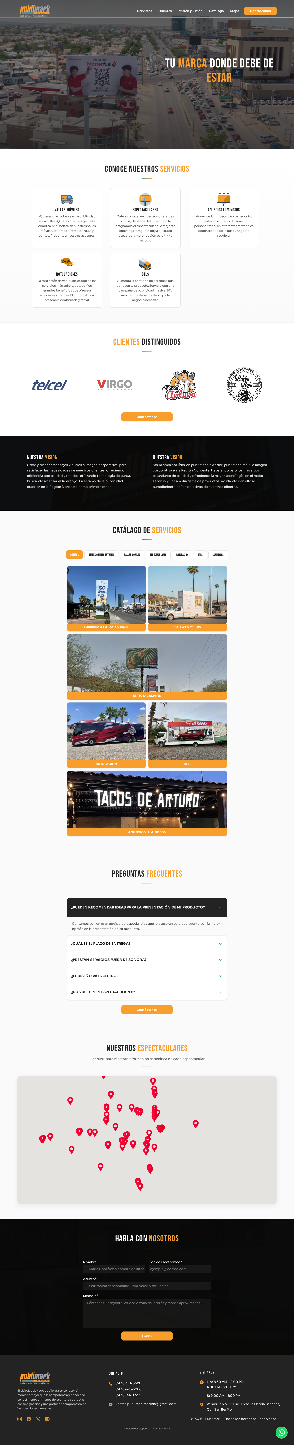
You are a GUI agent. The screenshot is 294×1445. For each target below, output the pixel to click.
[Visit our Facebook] (29, 1419)
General (74, 555)
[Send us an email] (47, 1419)
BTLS (200, 555)
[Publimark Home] (35, 11)
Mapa (234, 11)
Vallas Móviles (132, 555)
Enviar (147, 1336)
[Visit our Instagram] (19, 1419)
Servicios (144, 11)
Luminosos (218, 555)
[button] (106, 599)
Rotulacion (182, 555)
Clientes (165, 11)
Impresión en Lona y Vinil (101, 555)
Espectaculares (158, 555)
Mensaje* (90, 1296)
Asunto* (90, 1279)
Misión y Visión (190, 11)
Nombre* (90, 1262)
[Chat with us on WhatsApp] (282, 1433)
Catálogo (216, 11)
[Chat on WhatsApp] (38, 1419)
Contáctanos (260, 11)
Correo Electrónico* (165, 1262)
